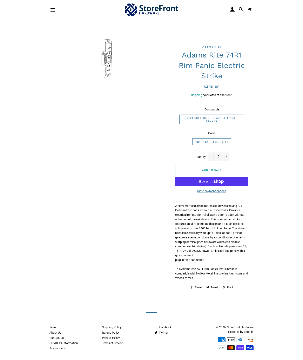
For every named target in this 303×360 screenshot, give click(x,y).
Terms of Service (112, 343)
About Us (55, 332)
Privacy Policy (111, 337)
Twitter (163, 332)
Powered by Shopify (241, 331)
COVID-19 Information (63, 343)
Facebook (164, 327)
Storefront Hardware (240, 327)
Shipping (196, 95)
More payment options (211, 191)
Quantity (200, 156)
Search (53, 327)
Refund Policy (111, 332)
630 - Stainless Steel (212, 141)
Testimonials (57, 348)
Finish (212, 133)
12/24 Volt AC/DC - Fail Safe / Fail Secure (211, 119)
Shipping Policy (111, 327)
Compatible (211, 109)
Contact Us (56, 337)
